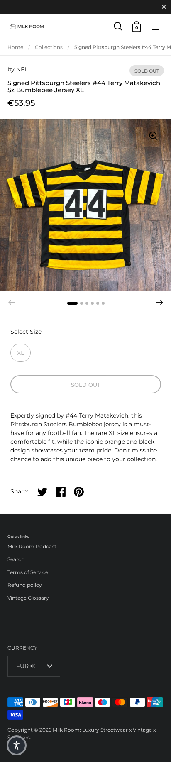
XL (20, 353)
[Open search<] (118, 26)
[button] (159, 302)
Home (15, 47)
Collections (49, 47)
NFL (22, 69)
